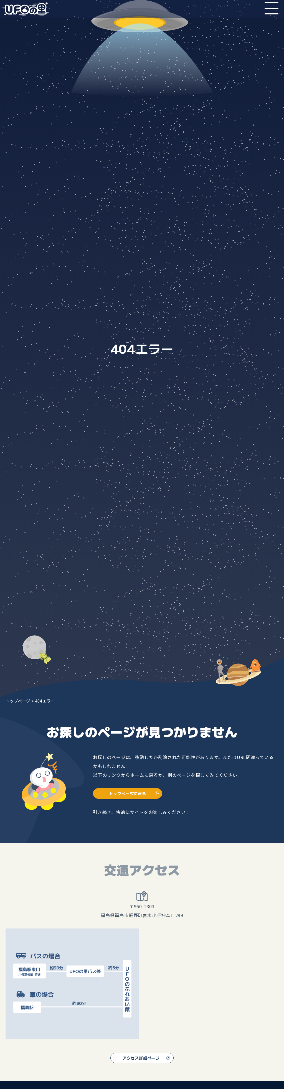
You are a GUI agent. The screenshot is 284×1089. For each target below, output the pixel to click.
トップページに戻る (127, 793)
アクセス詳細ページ (141, 1058)
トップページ (18, 701)
